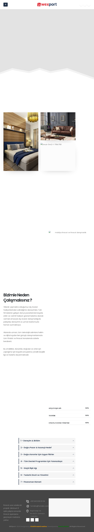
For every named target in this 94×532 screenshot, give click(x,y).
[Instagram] (85, 4)
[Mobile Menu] (5, 5)
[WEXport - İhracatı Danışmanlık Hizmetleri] (47, 4)
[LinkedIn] (88, 4)
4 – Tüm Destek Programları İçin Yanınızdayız (41, 461)
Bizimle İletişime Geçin (17, 363)
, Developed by (52, 526)
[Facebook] (81, 4)
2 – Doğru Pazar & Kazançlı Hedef (36, 447)
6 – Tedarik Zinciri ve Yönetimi (34, 475)
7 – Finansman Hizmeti (31, 482)
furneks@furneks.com (39, 506)
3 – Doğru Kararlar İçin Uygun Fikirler (37, 454)
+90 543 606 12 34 (37, 501)
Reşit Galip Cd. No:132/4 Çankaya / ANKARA (37, 513)
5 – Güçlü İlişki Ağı (29, 468)
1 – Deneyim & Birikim (30, 440)
